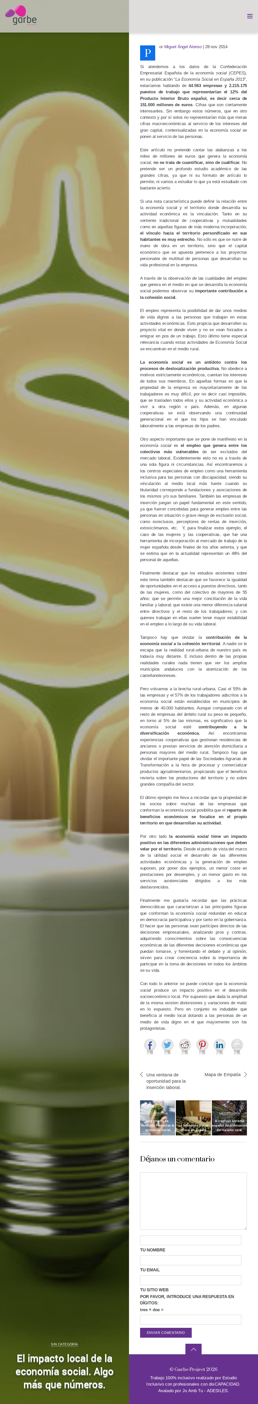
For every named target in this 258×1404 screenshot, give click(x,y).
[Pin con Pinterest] (202, 1047)
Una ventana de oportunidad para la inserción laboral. (166, 1081)
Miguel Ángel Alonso (183, 46)
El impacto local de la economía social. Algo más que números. (64, 1371)
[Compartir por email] (237, 1047)
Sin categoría (64, 1344)
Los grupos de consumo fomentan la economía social (157, 1125)
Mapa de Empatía (223, 1074)
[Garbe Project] (21, 23)
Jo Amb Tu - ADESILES (205, 1390)
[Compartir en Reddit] (185, 1047)
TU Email (150, 1270)
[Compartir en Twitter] (167, 1047)
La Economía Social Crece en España (193, 1127)
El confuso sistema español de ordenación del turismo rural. (229, 1125)
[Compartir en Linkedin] (220, 1047)
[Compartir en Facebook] (150, 1047)
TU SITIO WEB (154, 1289)
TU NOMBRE (152, 1250)
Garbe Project (190, 1369)
